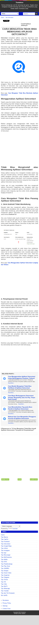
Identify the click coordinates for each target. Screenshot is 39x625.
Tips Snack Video (6, 573)
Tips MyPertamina (6, 557)
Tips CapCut (4, 539)
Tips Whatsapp (5, 588)
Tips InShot (4, 548)
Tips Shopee (4, 570)
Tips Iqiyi (3, 552)
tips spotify (4, 595)
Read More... (11, 383)
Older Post (33, 479)
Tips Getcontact (5, 544)
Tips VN (3, 582)
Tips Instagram (5, 550)
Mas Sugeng (22, 613)
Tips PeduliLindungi (6, 564)
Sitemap (5, 606)
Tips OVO (4, 561)
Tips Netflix (4, 559)
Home (19, 479)
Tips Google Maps (6, 546)
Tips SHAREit (5, 568)
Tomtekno (19, 2)
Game (2, 535)
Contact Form (6, 608)
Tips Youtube (5, 591)
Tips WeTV (4, 586)
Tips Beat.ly (4, 537)
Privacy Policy (7, 603)
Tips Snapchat (5, 575)
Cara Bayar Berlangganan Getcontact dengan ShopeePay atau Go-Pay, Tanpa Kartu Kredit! (21, 397)
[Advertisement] (19, 147)
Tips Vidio (4, 584)
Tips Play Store (5, 566)
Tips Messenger (5, 555)
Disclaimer (6, 600)
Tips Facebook (5, 541)
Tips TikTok (4, 579)
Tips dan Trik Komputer (8, 593)
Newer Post (5, 479)
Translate (15, 528)
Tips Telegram (5, 577)
